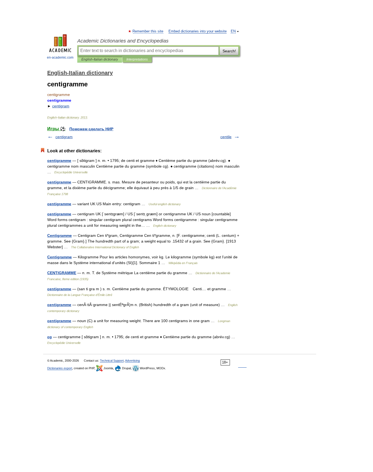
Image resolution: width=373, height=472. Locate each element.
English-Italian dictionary (99, 59)
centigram (64, 137)
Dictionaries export (59, 368)
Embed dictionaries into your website (197, 31)
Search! (229, 51)
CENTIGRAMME (61, 273)
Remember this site (148, 31)
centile (226, 137)
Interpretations (137, 59)
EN (233, 31)
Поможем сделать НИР (91, 129)
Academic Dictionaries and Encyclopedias (122, 41)
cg (49, 337)
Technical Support (112, 360)
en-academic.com (60, 57)
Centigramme (59, 235)
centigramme (59, 160)
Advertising (132, 360)
